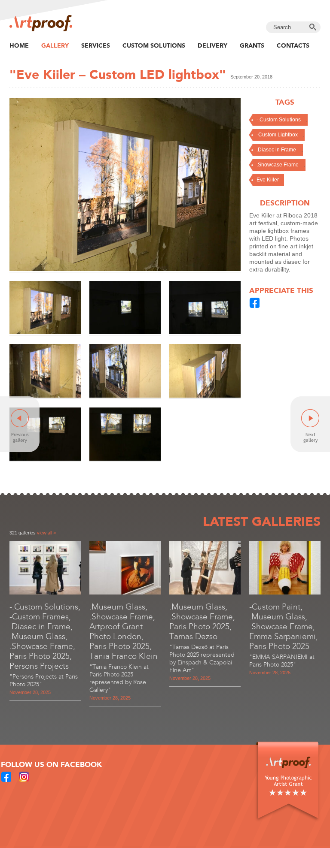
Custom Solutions (153, 45)
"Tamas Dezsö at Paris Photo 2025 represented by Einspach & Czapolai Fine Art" (202, 658)
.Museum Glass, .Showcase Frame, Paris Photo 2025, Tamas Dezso (202, 621)
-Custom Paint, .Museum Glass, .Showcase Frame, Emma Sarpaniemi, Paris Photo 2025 (283, 626)
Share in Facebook (254, 302)
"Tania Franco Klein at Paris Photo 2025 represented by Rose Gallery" (119, 678)
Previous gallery (20, 424)
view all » (46, 532)
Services (95, 45)
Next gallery (310, 424)
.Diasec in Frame (276, 150)
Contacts (293, 45)
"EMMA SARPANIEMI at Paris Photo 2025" (282, 660)
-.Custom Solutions (279, 120)
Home (19, 45)
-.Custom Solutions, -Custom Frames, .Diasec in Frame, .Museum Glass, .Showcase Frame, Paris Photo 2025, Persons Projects (44, 636)
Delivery (212, 45)
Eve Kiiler (268, 180)
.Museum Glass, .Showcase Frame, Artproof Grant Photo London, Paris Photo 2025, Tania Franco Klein (123, 631)
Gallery (55, 45)
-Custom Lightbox (277, 135)
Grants (252, 45)
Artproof (40, 23)
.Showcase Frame (278, 165)
